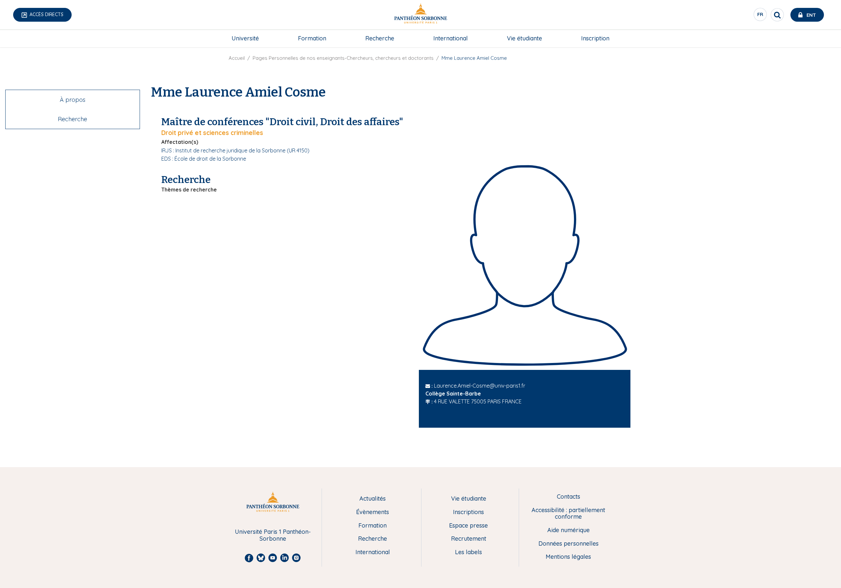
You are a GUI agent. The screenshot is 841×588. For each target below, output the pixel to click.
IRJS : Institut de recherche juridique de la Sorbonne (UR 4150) (235, 150)
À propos (72, 99)
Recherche (379, 38)
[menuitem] (245, 38)
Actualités (372, 498)
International (450, 38)
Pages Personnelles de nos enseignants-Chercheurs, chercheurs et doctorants (343, 58)
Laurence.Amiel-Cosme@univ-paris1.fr (479, 385)
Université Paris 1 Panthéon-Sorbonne (273, 535)
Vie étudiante (524, 38)
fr (760, 16)
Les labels (468, 552)
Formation (312, 38)
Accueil (237, 58)
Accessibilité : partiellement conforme (568, 513)
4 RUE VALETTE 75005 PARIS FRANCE (478, 401)
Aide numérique (568, 530)
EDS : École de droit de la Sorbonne (203, 158)
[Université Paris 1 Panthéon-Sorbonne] (420, 15)
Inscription (595, 38)
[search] (777, 14)
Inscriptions (468, 512)
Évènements (372, 512)
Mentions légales (568, 557)
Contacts (568, 496)
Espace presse (468, 525)
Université (245, 38)
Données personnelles (568, 543)
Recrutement (468, 538)
